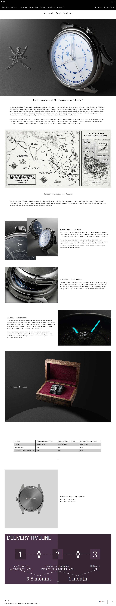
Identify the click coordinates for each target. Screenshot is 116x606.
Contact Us (61, 7)
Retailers (51, 7)
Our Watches (33, 7)
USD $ (113, 2)
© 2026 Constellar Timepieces (15, 603)
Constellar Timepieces (9, 7)
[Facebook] (1, 2)
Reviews (43, 7)
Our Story (23, 7)
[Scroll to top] (112, 602)
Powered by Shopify (33, 603)
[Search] (95, 7)
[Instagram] (4, 2)
